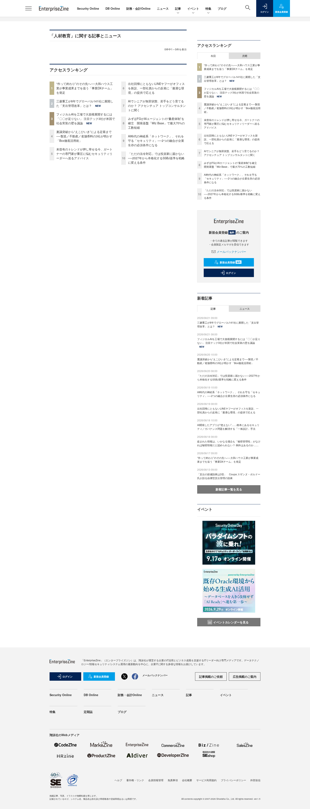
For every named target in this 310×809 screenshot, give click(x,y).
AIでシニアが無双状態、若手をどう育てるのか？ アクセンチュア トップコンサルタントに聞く (157, 105)
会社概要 (187, 780)
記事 (178, 8)
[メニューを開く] (28, 8)
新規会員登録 (230, 262)
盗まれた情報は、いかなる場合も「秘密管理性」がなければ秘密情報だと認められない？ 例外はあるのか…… (228, 443)
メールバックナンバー (231, 251)
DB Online (112, 8)
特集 (208, 8)
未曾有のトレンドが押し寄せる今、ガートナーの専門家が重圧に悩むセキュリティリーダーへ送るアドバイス (84, 153)
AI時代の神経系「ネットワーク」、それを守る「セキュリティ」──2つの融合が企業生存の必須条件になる (156, 140)
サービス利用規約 (206, 780)
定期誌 (88, 712)
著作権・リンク (135, 780)
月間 (244, 56)
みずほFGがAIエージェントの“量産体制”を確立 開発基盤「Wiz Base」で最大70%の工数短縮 (156, 123)
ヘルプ (118, 780)
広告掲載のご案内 (244, 676)
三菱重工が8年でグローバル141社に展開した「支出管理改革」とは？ (84, 103)
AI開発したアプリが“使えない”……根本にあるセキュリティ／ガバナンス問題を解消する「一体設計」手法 (228, 426)
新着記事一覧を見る (229, 489)
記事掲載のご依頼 (211, 676)
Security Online (88, 8)
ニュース (163, 8)
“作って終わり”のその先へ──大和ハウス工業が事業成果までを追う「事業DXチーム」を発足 (84, 88)
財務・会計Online (138, 8)
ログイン (231, 273)
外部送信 (255, 780)
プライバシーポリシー (233, 780)
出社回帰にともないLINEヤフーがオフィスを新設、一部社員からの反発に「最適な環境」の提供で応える (156, 88)
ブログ (222, 8)
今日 (213, 56)
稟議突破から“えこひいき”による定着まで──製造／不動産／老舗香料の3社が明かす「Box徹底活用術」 (84, 136)
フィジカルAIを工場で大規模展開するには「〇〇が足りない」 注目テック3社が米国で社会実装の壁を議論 (85, 118)
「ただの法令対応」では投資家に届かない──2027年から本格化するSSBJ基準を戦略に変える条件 (156, 158)
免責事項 (173, 780)
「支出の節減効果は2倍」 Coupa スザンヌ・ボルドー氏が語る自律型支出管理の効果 (228, 476)
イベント (193, 8)
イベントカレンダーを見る (231, 622)
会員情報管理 (155, 780)
